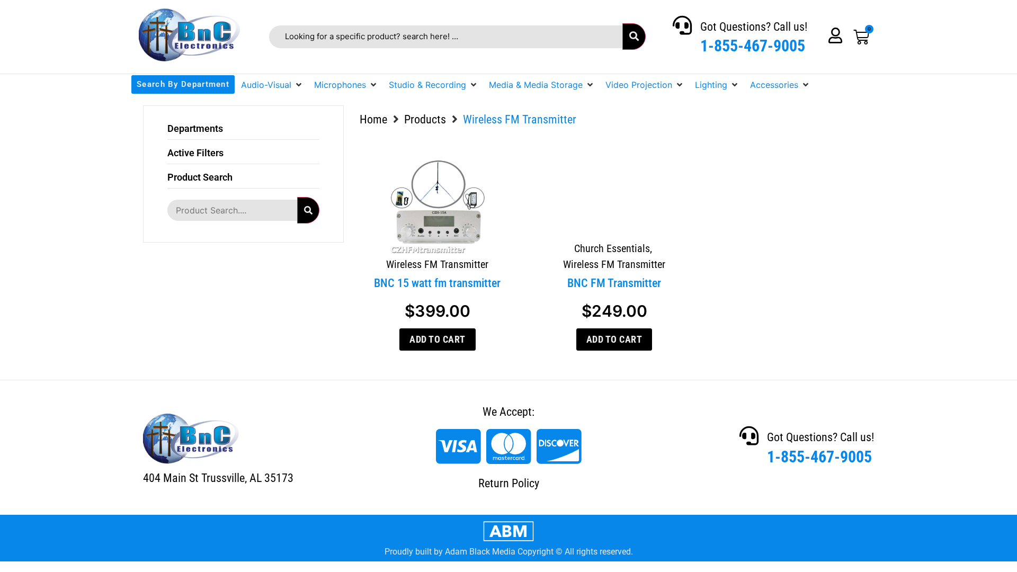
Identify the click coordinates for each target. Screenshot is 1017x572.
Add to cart (437, 339)
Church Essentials (612, 248)
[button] (272, 85)
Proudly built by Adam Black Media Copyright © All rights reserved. (509, 552)
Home (373, 119)
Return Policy (508, 483)
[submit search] (634, 36)
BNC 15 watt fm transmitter (437, 283)
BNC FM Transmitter (614, 283)
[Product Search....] (232, 210)
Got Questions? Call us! (753, 26)
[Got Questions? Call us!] (682, 25)
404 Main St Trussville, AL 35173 (218, 478)
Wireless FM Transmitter (437, 264)
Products (425, 119)
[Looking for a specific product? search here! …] (445, 36)
